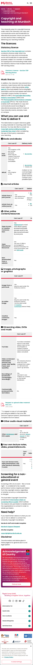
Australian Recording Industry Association (15, 97)
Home (3, 9)
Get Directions (7, 626)
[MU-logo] (7, 3)
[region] (16, 654)
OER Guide (19, 250)
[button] (27, 3)
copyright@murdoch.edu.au (11, 533)
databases (10, 434)
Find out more (16, 584)
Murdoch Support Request (10, 527)
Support (17, 9)
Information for (7, 606)
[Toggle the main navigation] (31, 3)
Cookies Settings (16, 662)
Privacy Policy (8, 657)
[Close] (31, 646)
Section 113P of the (13, 51)
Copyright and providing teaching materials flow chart (13, 130)
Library (9, 9)
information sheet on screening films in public (13, 501)
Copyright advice (9, 11)
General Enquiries (8, 621)
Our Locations (7, 616)
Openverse (18, 225)
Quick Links (6, 611)
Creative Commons (17, 305)
